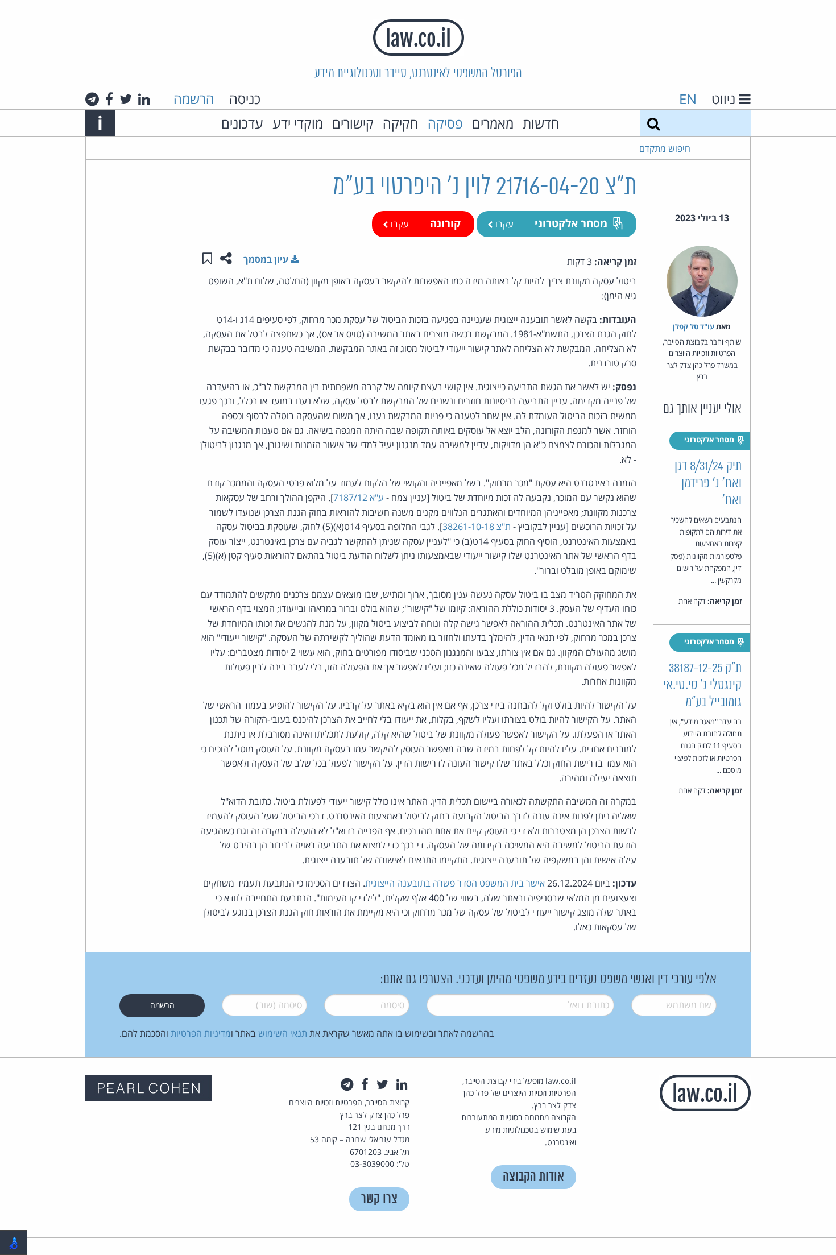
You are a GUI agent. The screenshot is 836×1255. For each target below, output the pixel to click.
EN (688, 98)
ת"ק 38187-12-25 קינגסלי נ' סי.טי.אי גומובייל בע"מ (702, 685)
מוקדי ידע (297, 123)
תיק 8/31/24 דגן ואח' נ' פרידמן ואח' (708, 483)
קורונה (445, 223)
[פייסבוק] (109, 99)
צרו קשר (379, 1199)
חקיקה (401, 123)
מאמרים (493, 123)
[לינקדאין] (144, 99)
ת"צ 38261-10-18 (476, 526)
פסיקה (445, 123)
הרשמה (193, 98)
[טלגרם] (92, 99)
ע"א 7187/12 (358, 497)
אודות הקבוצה (533, 1176)
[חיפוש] (653, 123)
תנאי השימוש (282, 1033)
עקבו (503, 224)
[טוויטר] (125, 99)
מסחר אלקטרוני (571, 223)
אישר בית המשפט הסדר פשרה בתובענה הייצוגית (455, 883)
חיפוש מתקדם (664, 148)
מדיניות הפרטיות (201, 1033)
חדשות (541, 123)
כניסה (244, 98)
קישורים (353, 123)
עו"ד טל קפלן (693, 326)
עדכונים (242, 123)
